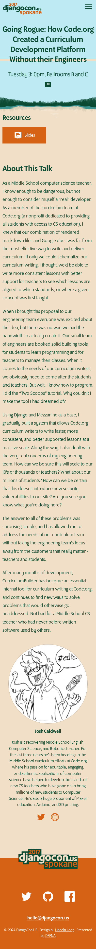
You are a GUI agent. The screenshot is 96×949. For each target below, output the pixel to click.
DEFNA (50, 936)
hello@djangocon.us (48, 918)
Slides (30, 135)
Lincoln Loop (64, 930)
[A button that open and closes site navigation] (88, 7)
